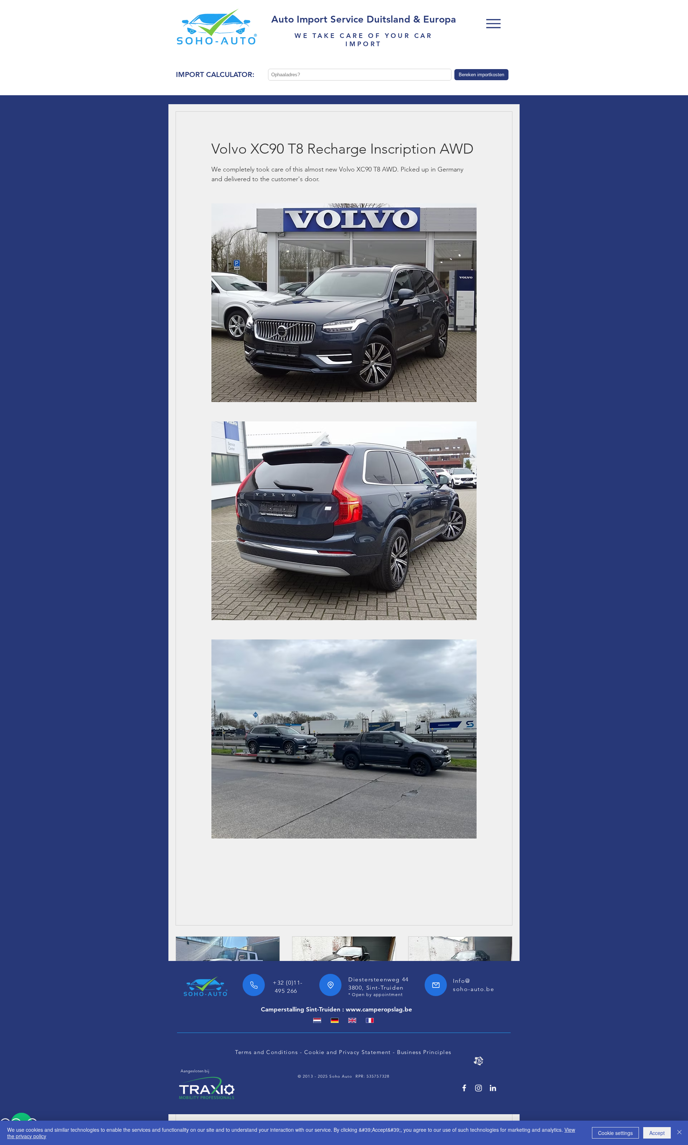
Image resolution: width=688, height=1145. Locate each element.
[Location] (330, 985)
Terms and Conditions (266, 1052)
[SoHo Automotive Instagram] (478, 1087)
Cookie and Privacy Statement (347, 1052)
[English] (352, 1020)
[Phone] (254, 985)
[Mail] (436, 985)
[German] (334, 1020)
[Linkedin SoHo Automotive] (492, 1087)
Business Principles (424, 1052)
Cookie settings (615, 1132)
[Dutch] (317, 1020)
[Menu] (493, 23)
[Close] (679, 1132)
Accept (657, 1132)
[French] (369, 1020)
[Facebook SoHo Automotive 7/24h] (464, 1087)
